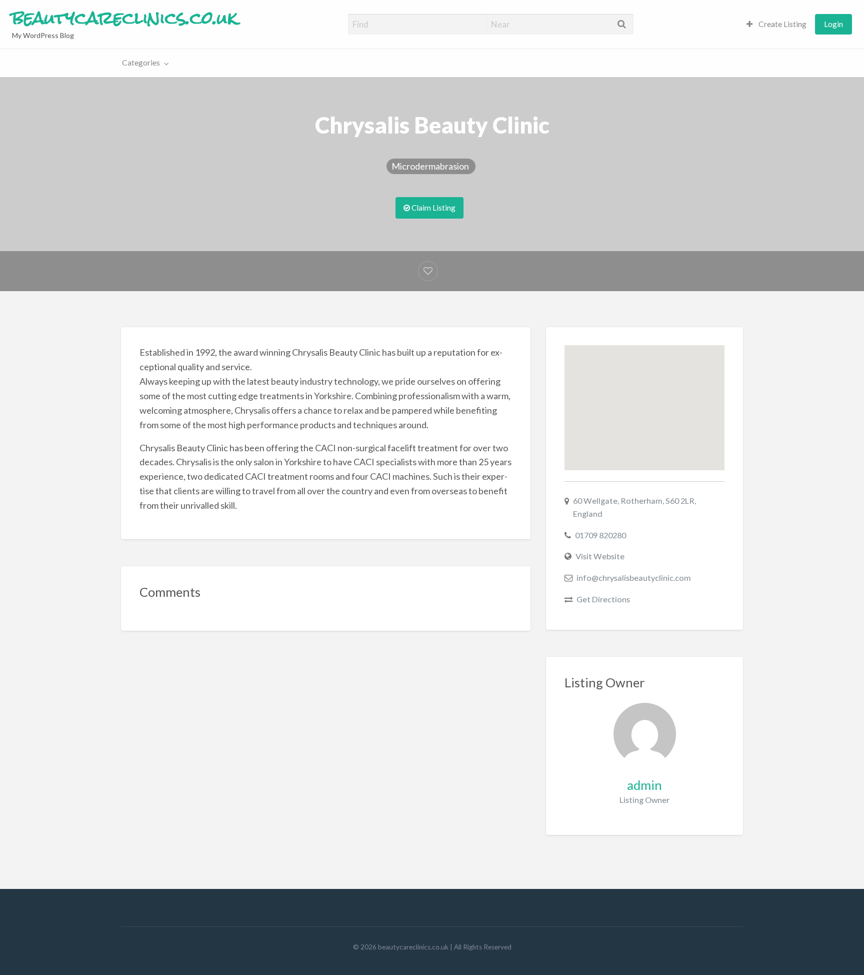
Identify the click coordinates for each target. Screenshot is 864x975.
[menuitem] (776, 24)
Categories (141, 62)
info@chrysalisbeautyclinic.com (633, 577)
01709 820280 (600, 535)
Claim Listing (433, 207)
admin (644, 784)
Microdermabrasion (431, 166)
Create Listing (781, 24)
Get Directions (603, 599)
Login (833, 24)
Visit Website (600, 556)
